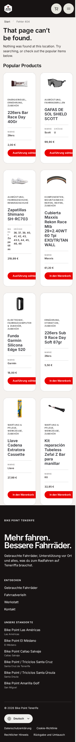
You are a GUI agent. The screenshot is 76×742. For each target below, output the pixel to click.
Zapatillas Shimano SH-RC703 (18, 214)
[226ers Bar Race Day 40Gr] (19, 83)
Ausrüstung (53, 99)
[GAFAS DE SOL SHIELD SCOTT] (56, 83)
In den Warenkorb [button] (60, 275)
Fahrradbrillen (55, 102)
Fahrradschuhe (18, 200)
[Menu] (68, 8)
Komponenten (54, 197)
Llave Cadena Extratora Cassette (16, 448)
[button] (56, 8)
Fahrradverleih (15, 595)
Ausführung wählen (25, 152)
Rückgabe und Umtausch (49, 734)
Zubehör (13, 105)
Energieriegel (17, 99)
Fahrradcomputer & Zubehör (19, 324)
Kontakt (9, 609)
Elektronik (15, 320)
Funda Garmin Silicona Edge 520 (16, 343)
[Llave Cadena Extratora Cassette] (19, 408)
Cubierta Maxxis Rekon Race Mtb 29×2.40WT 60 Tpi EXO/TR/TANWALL (56, 229)
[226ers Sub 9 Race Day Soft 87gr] (56, 303)
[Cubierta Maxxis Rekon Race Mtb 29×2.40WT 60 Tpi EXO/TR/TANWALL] (56, 180)
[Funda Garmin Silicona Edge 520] (19, 303)
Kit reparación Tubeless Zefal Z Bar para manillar (55, 452)
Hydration (51, 323)
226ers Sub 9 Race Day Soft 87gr (55, 337)
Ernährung (15, 102)
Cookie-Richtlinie (47, 728)
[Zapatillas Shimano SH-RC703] (19, 180)
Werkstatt (11, 602)
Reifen (58, 203)
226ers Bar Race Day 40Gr (18, 117)
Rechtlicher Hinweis (16, 734)
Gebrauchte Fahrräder (21, 588)
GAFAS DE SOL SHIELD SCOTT (56, 114)
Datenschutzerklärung (17, 728)
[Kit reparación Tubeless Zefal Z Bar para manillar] (56, 408)
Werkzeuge (15, 430)
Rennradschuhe (18, 203)
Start (7, 21)
